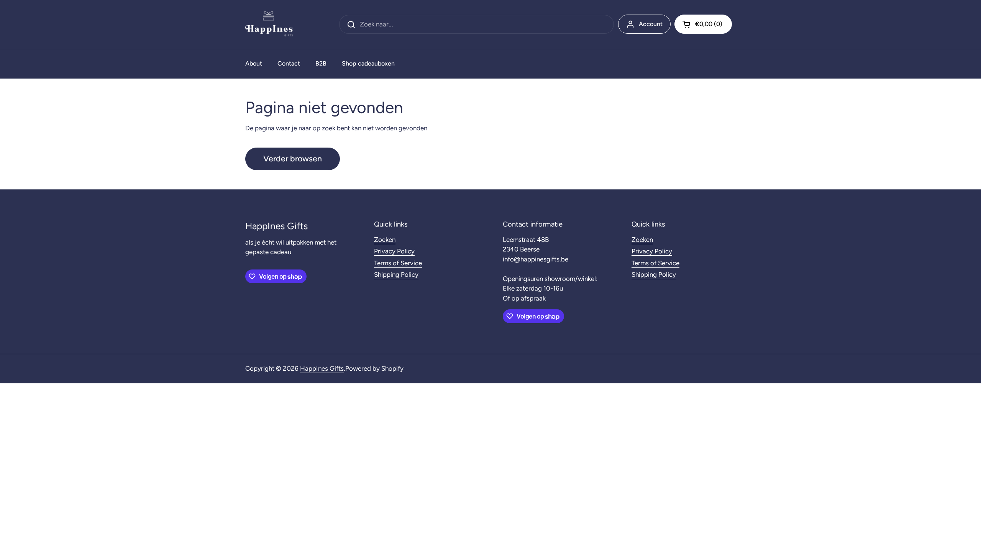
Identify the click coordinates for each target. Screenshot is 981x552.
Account (651, 24)
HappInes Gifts (322, 368)
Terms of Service (398, 263)
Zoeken (384, 239)
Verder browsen (292, 158)
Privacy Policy (394, 251)
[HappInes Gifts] (269, 24)
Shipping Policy (396, 274)
